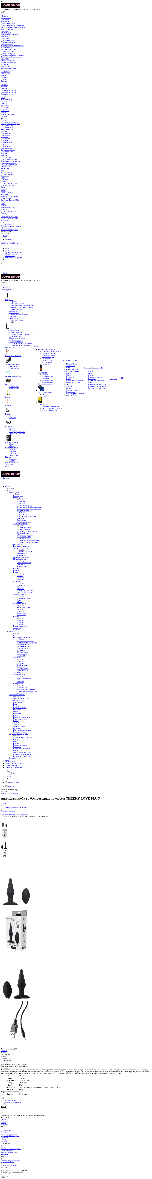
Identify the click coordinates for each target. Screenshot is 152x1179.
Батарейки (4, 1138)
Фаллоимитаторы (23, 607)
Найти (3, 1177)
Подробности (5, 1058)
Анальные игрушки (24, 527)
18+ (2, 1164)
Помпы (20, 576)
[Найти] (2, 13)
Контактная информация (9, 1152)
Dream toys (4, 1051)
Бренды (3, 1121)
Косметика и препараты (25, 641)
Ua (10, 778)
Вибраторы (21, 501)
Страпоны (21, 585)
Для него (4, 1141)
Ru (10, 777)
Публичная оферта (7, 1162)
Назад (13, 488)
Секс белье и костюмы (21, 698)
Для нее (3, 1139)
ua (1, 265)
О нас (3, 1147)
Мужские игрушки (24, 563)
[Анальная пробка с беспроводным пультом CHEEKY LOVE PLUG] (16, 906)
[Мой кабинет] (2, 480)
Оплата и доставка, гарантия (11, 1149)
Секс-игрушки (6, 1130)
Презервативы (22, 687)
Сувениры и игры (23, 598)
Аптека (15, 635)
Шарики (20, 620)
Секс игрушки (18, 496)
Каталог (12, 490)
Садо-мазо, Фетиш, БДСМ (22, 737)
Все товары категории (9, 1100)
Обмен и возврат (7, 1151)
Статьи (3, 1123)
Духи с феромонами (24, 678)
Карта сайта (5, 1154)
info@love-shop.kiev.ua (10, 243)
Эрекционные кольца (24, 551)
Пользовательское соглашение (11, 1160)
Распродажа (5, 1124)
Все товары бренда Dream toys (11, 1102)
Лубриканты (21, 661)
